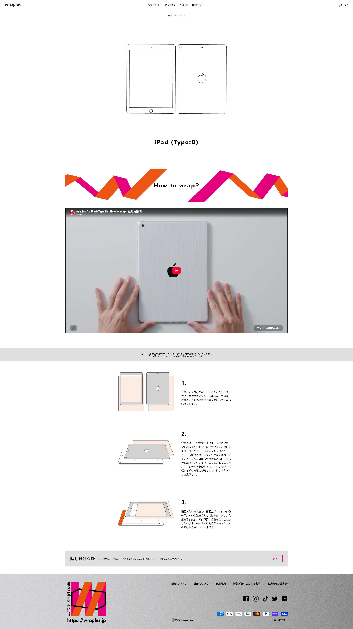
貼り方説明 (170, 5)
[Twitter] (275, 599)
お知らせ (184, 5)
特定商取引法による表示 (246, 583)
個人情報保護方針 (278, 583)
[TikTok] (265, 599)
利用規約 (221, 583)
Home (170, 15)
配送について (178, 583)
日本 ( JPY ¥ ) (278, 620)
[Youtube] (285, 598)
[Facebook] (246, 599)
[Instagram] (256, 599)
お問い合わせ (198, 5)
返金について (201, 583)
